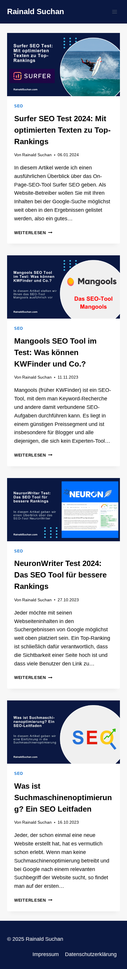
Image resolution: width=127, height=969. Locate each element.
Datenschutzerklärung (91, 954)
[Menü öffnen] (114, 11)
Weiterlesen (33, 232)
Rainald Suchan (37, 154)
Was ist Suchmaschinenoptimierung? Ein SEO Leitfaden (63, 797)
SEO (18, 106)
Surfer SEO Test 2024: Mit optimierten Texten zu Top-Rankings (62, 130)
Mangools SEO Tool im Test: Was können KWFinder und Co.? (55, 352)
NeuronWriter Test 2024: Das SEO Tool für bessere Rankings (60, 575)
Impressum (45, 954)
